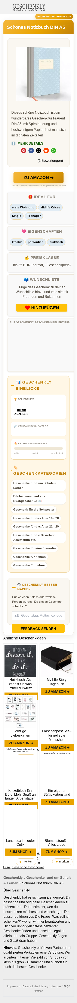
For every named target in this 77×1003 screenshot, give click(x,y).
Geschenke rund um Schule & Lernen (35, 485)
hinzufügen (45, 307)
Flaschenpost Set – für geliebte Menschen (56, 735)
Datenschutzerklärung (35, 986)
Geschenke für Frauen (29, 556)
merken (26, 862)
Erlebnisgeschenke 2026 (54, 16)
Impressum (13, 986)
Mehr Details (27, 143)
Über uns (55, 986)
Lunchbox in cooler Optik (20, 842)
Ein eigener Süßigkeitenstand (56, 792)
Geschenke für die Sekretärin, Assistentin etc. (34, 537)
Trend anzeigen (21, 412)
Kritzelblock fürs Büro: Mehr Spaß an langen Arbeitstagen (20, 794)
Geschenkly (13, 877)
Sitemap (38, 990)
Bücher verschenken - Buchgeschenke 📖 (29, 498)
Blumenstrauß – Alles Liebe (57, 842)
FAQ (66, 986)
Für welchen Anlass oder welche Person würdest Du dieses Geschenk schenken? (37, 601)
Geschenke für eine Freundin (34, 548)
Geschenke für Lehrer (29, 565)
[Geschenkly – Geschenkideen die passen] (29, 7)
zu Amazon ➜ (39, 177)
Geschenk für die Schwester (33, 509)
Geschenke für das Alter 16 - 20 (36, 518)
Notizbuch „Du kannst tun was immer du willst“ (20, 684)
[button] (23, 150)
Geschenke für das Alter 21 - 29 (36, 526)
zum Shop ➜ (20, 852)
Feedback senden (38, 629)
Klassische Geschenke (28, 867)
